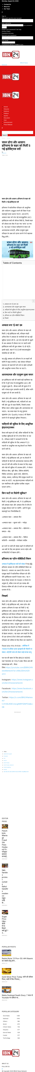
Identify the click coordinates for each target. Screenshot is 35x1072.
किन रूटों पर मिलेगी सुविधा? (13, 312)
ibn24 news (6, 762)
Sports (6, 115)
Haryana (6, 109)
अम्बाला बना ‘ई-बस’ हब (11, 304)
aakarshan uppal (8, 753)
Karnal (6, 106)
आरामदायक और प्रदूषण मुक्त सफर (15, 307)
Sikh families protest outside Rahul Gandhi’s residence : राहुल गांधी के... (5, 886)
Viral (5, 120)
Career (8, 138)
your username (6, 23)
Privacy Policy (6, 31)
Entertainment (8, 122)
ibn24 (5, 760)
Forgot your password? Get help (11, 29)
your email (5, 40)
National (6, 111)
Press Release (8, 124)
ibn (4, 758)
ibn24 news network (9, 765)
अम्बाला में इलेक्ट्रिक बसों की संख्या (13, 564)
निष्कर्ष (6, 318)
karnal (5, 769)
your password (27, 25)
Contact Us (7, 4)
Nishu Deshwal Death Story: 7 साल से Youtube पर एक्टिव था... (17, 996)
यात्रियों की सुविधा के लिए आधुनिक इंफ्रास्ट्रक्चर (19, 310)
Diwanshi (4, 153)
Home (3, 138)
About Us (7, 6)
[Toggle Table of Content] (33, 301)
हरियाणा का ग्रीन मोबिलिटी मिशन (14, 315)
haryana (6, 756)
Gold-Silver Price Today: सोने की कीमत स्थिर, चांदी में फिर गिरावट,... (17, 978)
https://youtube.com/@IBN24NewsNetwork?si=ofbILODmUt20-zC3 (17, 670)
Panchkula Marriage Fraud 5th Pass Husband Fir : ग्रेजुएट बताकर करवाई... (5, 844)
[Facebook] (2, 12)
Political (6, 113)
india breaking (7, 767)
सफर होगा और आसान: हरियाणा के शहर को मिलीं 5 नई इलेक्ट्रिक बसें (16, 771)
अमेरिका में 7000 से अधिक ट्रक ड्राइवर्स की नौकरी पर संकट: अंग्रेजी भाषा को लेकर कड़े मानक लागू (17, 649)
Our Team (7, 9)
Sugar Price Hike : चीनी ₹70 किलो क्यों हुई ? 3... (5, 925)
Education (7, 118)
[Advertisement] (17, 179)
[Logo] (11, 85)
